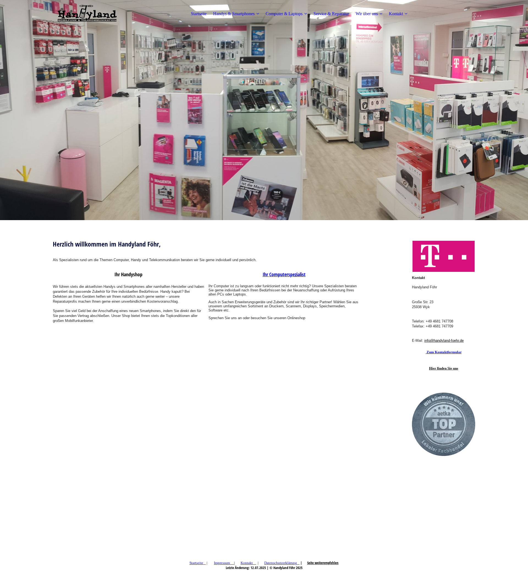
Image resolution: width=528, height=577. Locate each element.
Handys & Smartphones (234, 13)
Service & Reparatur (331, 13)
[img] (87, 14)
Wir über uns (367, 13)
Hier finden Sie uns (443, 368)
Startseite (199, 13)
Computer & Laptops (284, 13)
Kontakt (396, 13)
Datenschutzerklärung (280, 563)
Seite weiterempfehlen (323, 562)
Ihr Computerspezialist (284, 274)
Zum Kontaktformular (444, 352)
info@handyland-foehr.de (444, 340)
